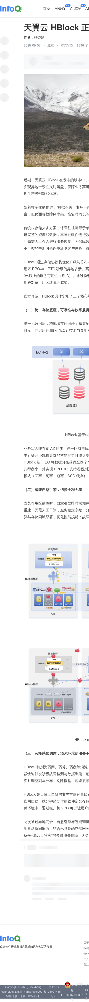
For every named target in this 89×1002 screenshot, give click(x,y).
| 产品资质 (86, 991)
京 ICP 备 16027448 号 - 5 (54, 992)
